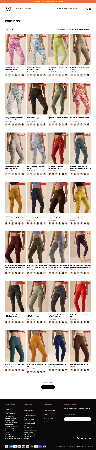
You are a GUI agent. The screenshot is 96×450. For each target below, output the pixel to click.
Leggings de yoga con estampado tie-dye (34, 68)
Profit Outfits (63, 446)
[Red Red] (49, 174)
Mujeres (18, 9)
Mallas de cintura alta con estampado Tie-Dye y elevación (80, 167)
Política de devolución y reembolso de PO (11, 419)
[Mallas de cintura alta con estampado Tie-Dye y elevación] (80, 148)
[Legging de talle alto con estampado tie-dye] (80, 197)
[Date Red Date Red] (88, 322)
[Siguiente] (81, 1)
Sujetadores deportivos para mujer (30, 416)
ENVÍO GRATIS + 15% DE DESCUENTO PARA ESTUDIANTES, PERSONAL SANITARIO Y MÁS (48, 1)
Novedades (27, 408)
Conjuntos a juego (29, 419)
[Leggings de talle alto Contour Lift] (37, 346)
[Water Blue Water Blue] (12, 75)
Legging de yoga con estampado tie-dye (11, 68)
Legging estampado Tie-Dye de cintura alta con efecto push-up (15, 217)
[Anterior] (15, 1)
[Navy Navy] (22, 75)
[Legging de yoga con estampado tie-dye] (15, 49)
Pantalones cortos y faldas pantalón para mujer (29, 423)
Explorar (27, 9)
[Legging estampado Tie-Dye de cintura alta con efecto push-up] (15, 197)
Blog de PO (47, 408)
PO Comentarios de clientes (49, 413)
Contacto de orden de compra (11, 431)
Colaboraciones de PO (50, 410)
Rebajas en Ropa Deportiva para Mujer (29, 433)
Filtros (9, 30)
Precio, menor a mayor (82, 29)
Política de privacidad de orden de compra (11, 427)
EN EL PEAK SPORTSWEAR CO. (50, 421)
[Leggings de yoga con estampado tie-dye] (37, 49)
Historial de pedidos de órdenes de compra (11, 412)
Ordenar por (70, 29)
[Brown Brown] (16, 75)
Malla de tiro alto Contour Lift (14, 364)
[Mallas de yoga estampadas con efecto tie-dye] (15, 99)
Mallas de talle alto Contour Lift (80, 364)
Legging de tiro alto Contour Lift (58, 364)
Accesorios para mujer (30, 430)
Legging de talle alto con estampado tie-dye (78, 217)
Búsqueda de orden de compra (11, 408)
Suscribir (77, 419)
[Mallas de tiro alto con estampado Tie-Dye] (58, 148)
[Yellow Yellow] (66, 174)
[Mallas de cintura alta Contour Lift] (80, 296)
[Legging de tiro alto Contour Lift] (58, 346)
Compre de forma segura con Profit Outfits (51, 417)
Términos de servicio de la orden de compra (11, 423)
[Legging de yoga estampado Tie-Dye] (80, 99)
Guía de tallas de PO (10, 416)
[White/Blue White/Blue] (19, 75)
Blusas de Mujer (28, 427)
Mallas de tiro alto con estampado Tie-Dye (55, 167)
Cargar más (48, 387)
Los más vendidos (29, 410)
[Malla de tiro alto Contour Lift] (15, 346)
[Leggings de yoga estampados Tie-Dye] (58, 99)
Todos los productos (29, 436)
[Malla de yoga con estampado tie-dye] (37, 148)
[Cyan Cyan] (53, 174)
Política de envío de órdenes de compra (10, 435)
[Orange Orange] (56, 174)
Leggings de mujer (29, 413)
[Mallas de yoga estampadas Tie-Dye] (58, 49)
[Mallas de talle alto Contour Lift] (80, 346)
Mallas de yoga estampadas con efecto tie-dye (14, 118)
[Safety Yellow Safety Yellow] (6, 75)
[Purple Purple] (9, 75)
